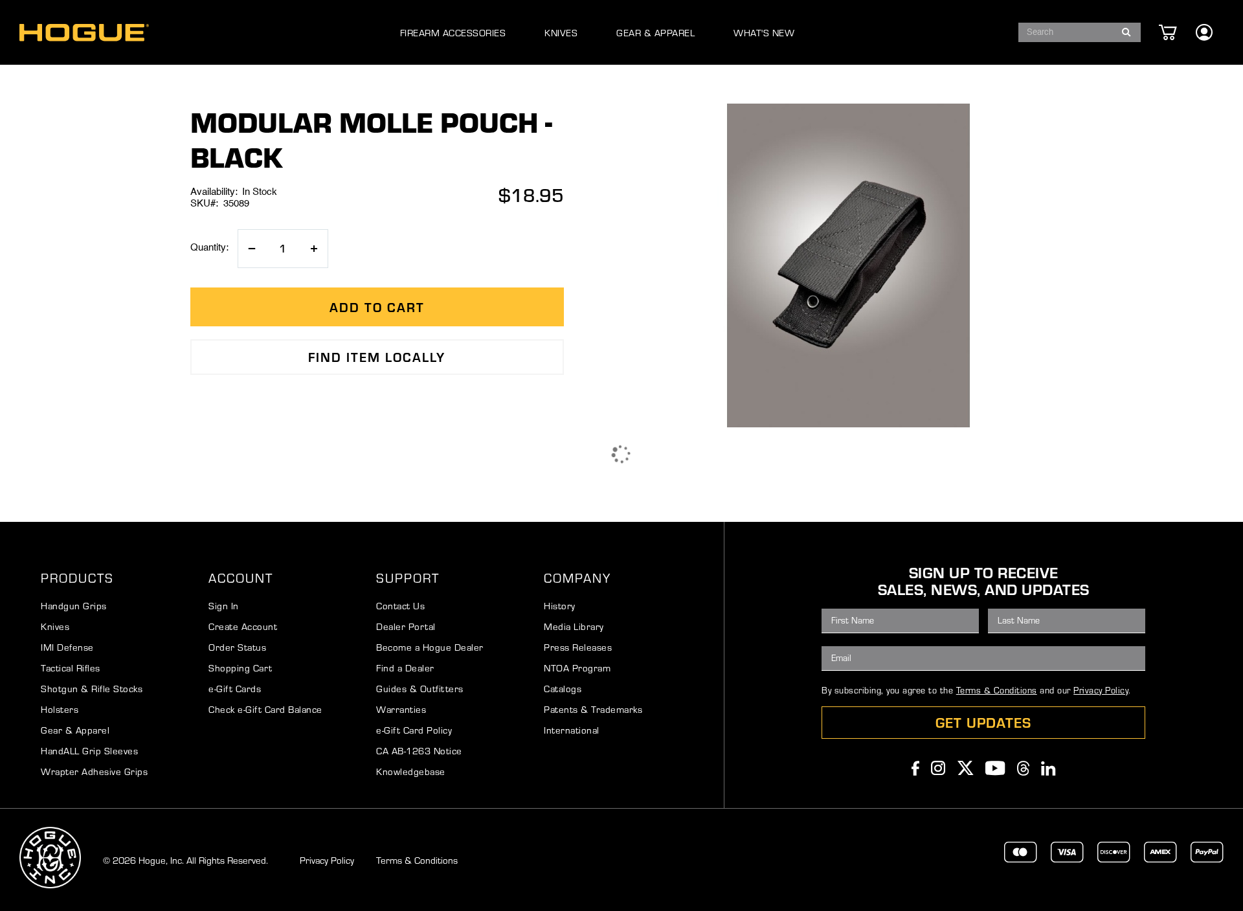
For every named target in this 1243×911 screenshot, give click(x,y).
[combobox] (1079, 32)
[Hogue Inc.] (84, 32)
